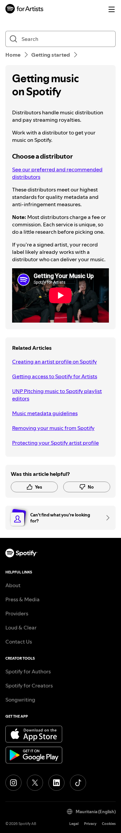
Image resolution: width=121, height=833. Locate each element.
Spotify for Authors (28, 671)
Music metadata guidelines (45, 413)
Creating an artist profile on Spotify (54, 361)
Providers (16, 613)
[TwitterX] (35, 783)
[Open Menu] (112, 9)
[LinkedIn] (56, 783)
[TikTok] (78, 783)
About (13, 585)
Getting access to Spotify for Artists (54, 376)
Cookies (109, 823)
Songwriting (20, 699)
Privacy (90, 823)
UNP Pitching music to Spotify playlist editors (57, 394)
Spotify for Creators (29, 685)
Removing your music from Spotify (53, 428)
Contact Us (18, 641)
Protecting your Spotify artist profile (55, 442)
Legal (74, 823)
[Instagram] (13, 783)
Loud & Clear (21, 627)
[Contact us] (105, 518)
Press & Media (22, 599)
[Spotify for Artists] (24, 9)
